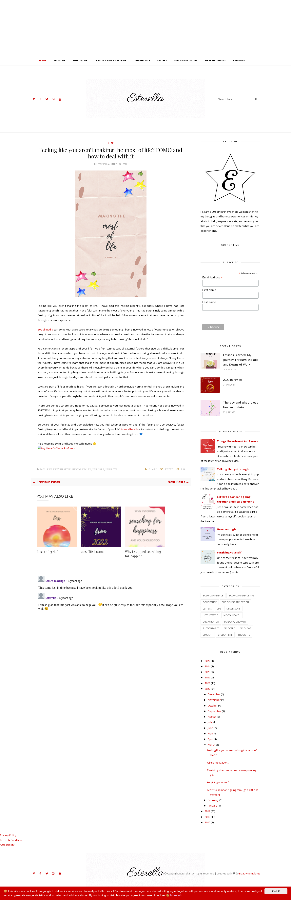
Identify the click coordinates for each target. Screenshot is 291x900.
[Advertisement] (145, 28)
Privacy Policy (8, 835)
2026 (207, 661)
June (210, 728)
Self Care (98, 469)
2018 (207, 817)
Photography (211, 628)
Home (42, 60)
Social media (45, 329)
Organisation (211, 621)
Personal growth (235, 621)
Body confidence (213, 595)
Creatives (239, 60)
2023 (207, 672)
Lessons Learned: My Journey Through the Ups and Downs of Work (240, 359)
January (212, 805)
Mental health (129, 429)
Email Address (212, 277)
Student (208, 634)
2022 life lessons (92, 552)
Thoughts (244, 634)
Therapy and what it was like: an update (240, 405)
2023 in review (232, 380)
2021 (207, 683)
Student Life (225, 634)
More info (176, 895)
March (211, 744)
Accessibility (7, 845)
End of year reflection (235, 602)
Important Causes (185, 60)
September (214, 711)
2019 (207, 811)
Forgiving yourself (217, 782)
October (213, 705)
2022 (207, 677)
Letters (162, 60)
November (214, 700)
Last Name (209, 302)
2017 (207, 822)
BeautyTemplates (249, 873)
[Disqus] (111, 623)
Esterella (103, 164)
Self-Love (111, 469)
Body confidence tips (241, 595)
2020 (207, 688)
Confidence (210, 602)
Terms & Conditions (11, 840)
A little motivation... (218, 762)
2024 (207, 666)
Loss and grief (47, 552)
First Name (209, 289)
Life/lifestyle (142, 60)
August (212, 716)
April (210, 739)
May (210, 733)
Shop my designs (215, 60)
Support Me (80, 60)
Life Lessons (233, 608)
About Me (59, 60)
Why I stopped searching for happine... (143, 554)
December (214, 694)
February (213, 800)
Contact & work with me (110, 60)
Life (111, 143)
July (210, 722)
